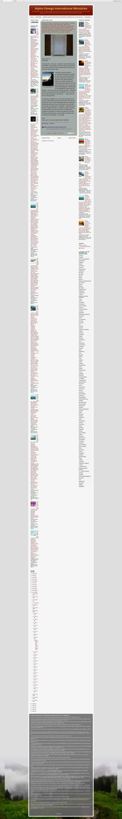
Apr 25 (35, 628)
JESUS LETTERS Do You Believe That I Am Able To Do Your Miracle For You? (85, 160)
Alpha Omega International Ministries (61, 8)
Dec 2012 (35, 593)
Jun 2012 (35, 604)
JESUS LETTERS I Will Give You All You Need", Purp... (36, 645)
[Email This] (68, 133)
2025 (33, 573)
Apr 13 (35, 666)
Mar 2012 (35, 694)
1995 (33, 711)
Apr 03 (35, 687)
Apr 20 (35, 637)
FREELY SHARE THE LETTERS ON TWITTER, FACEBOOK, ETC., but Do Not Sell (62, 17)
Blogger (63, 813)
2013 (33, 590)
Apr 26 (35, 625)
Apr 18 (35, 654)
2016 (33, 584)
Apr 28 (35, 619)
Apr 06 (35, 678)
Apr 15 (35, 660)
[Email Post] (66, 133)
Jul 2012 (35, 602)
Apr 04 (35, 684)
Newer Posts (46, 138)
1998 (33, 705)
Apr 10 (35, 672)
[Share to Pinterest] (73, 133)
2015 (33, 586)
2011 (33, 703)
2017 (33, 582)
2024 (33, 575)
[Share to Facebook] (72, 133)
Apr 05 (35, 681)
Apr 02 (35, 690)
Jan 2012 (35, 700)
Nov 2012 (35, 596)
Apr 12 (35, 669)
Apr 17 (35, 657)
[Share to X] (71, 133)
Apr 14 (35, 663)
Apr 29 (35, 616)
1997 (33, 707)
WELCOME (38, 17)
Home (32, 17)
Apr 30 (35, 613)
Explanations (88, 17)
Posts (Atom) (51, 140)
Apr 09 (35, 675)
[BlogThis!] (69, 133)
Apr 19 (35, 651)
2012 (33, 592)
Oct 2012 (35, 599)
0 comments (60, 133)
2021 (33, 577)
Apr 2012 (35, 610)
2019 (33, 579)
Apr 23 (35, 631)
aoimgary (49, 133)
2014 (33, 588)
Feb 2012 (35, 697)
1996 (33, 709)
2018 (33, 581)
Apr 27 (35, 622)
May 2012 (35, 607)
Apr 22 (35, 634)
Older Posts (72, 138)
